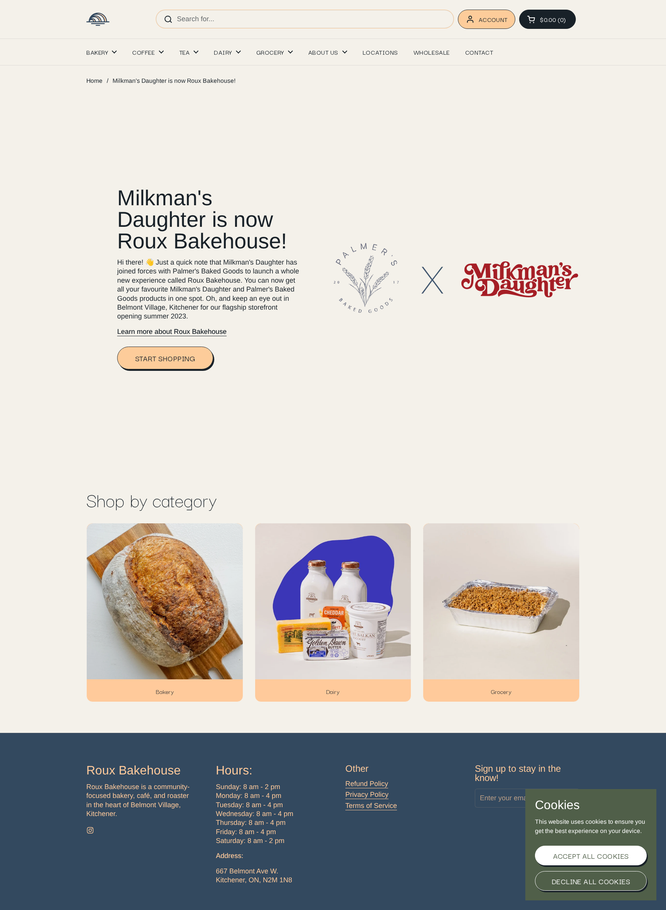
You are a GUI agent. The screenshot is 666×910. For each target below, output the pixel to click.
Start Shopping (165, 358)
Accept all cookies (591, 855)
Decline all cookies (591, 881)
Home (94, 80)
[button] (547, 19)
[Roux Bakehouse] (97, 19)
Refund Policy (366, 784)
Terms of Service (371, 805)
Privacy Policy (366, 794)
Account (493, 19)
